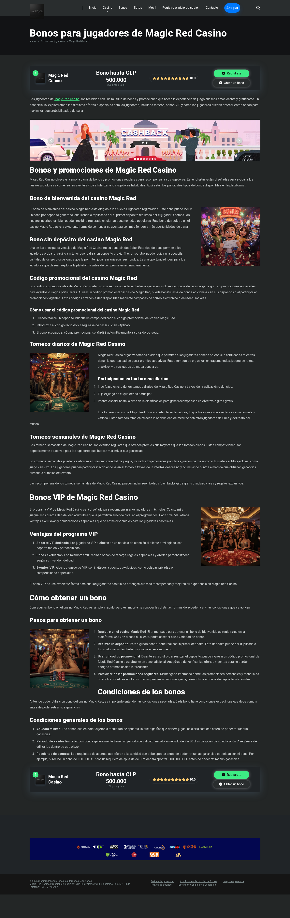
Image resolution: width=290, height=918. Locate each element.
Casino (107, 7)
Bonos (123, 7)
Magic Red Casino (58, 78)
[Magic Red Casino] (40, 82)
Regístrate (233, 73)
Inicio (92, 7)
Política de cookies (161, 884)
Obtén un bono (233, 784)
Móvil (152, 7)
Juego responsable (233, 881)
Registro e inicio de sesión (180, 7)
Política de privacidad (162, 881)
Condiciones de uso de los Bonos (198, 881)
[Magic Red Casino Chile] (37, 10)
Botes (138, 7)
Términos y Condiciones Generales (197, 884)
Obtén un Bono (233, 83)
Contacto (212, 7)
